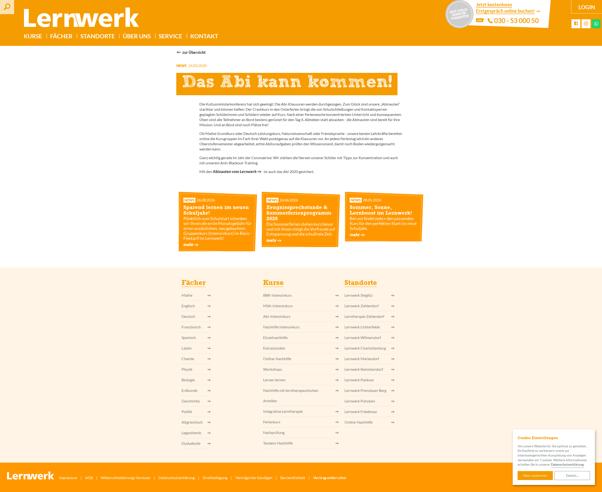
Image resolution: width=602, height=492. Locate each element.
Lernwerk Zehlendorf (362, 305)
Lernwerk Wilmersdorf (363, 337)
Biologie (188, 380)
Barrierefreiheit (292, 477)
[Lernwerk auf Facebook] (576, 24)
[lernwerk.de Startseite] (79, 19)
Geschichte (191, 401)
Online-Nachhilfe (277, 358)
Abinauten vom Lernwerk (235, 171)
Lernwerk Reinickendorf (364, 369)
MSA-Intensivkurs (278, 305)
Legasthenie (191, 432)
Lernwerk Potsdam (360, 401)
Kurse (33, 35)
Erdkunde (189, 390)
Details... (572, 475)
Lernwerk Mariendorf (362, 358)
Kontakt (204, 35)
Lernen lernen (274, 380)
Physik (187, 369)
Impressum (68, 477)
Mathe (187, 295)
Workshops (272, 369)
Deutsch (188, 316)
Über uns (137, 35)
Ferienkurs (271, 422)
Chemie (188, 358)
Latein (187, 348)
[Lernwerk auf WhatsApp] (596, 24)
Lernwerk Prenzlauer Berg (365, 390)
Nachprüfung (274, 432)
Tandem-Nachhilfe (278, 443)
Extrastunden (274, 348)
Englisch (188, 305)
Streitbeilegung (215, 477)
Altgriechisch (192, 422)
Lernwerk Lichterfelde (362, 327)
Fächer (61, 35)
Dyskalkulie (191, 443)
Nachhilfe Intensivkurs (281, 327)
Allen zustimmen (535, 475)
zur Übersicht (194, 52)
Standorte (97, 35)
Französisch (191, 327)
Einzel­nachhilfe (275, 337)
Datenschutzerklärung (176, 477)
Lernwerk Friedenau (361, 411)
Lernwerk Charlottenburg (365, 348)
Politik (187, 411)
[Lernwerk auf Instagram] (586, 24)
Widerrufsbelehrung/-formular (125, 477)
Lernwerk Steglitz (358, 295)
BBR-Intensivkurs (277, 295)
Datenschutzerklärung (567, 464)
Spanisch (189, 337)
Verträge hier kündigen (253, 477)
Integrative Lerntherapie (283, 411)
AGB (89, 477)
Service (170, 35)
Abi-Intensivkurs (276, 316)
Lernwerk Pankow (359, 380)
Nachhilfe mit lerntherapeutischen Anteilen (290, 395)
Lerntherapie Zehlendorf (364, 316)
